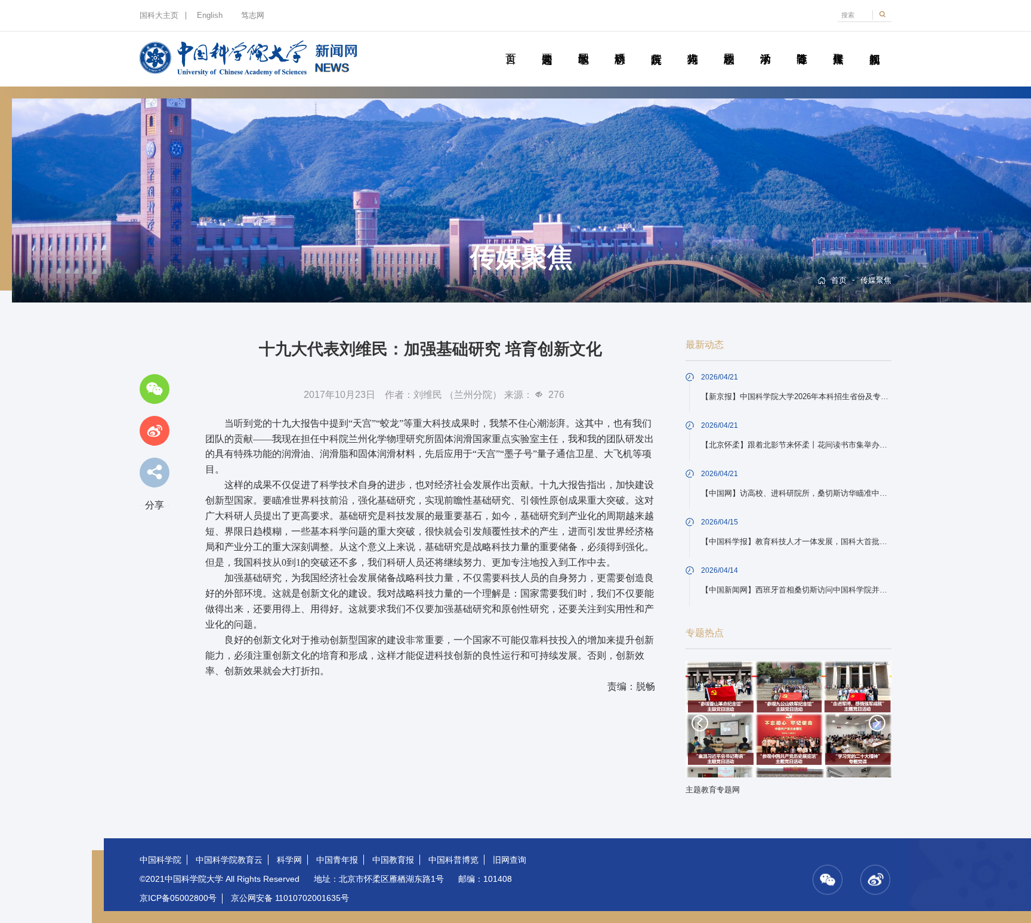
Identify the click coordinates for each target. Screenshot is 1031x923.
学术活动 (765, 45)
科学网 (289, 860)
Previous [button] (700, 723)
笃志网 (252, 15)
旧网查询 (509, 860)
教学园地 (583, 45)
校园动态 (729, 45)
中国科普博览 (453, 860)
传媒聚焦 (838, 45)
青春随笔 (802, 45)
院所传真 (656, 45)
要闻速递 (547, 45)
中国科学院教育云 (229, 860)
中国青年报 (337, 860)
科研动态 (620, 45)
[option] (789, 731)
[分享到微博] (154, 431)
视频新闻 (874, 45)
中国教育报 (393, 860)
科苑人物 (692, 45)
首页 (510, 45)
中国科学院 (160, 860)
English (210, 15)
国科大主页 (159, 15)
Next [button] (877, 723)
